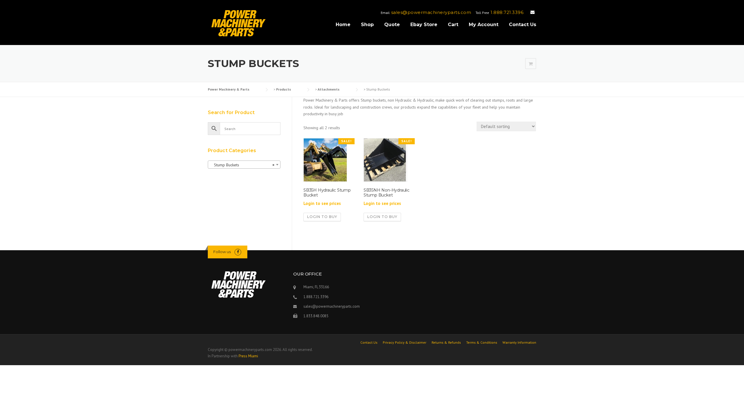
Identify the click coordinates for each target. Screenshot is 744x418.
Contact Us (522, 24)
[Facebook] (238, 251)
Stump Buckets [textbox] (242, 164)
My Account (483, 24)
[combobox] (244, 165)
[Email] (532, 12)
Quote (392, 24)
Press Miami (248, 356)
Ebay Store (423, 24)
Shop (367, 24)
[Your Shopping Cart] (530, 63)
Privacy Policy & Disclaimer (404, 342)
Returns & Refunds (446, 342)
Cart (453, 24)
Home (343, 24)
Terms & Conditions (481, 342)
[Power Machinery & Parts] (238, 23)
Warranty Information (519, 342)
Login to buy (322, 217)
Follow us (222, 251)
